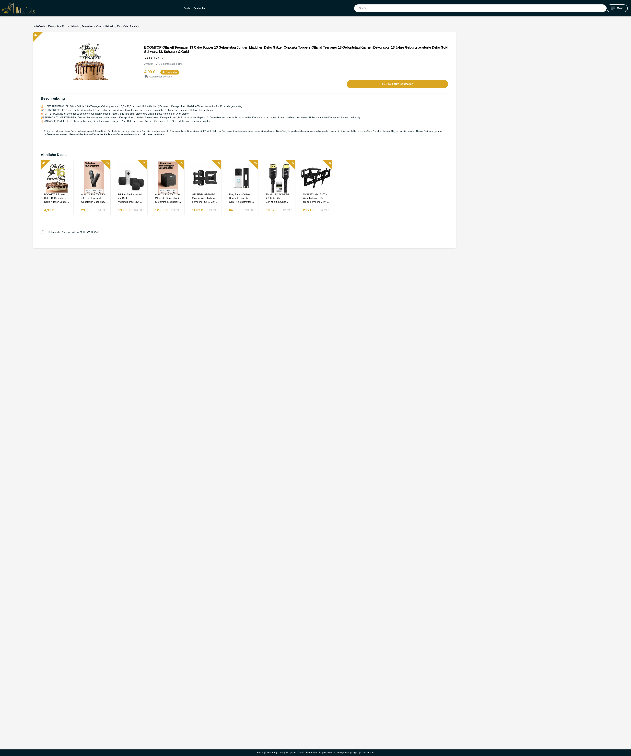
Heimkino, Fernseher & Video (86, 26)
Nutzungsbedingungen (346, 752)
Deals (187, 8)
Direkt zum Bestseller (399, 84)
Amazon (148, 63)
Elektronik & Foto (57, 26)
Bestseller (199, 8)
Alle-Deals (39, 26)
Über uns (270, 752)
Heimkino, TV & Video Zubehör (122, 26)
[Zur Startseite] (18, 8)
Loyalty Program (287, 752)
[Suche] (604, 8)
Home (260, 752)
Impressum (325, 752)
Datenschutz (367, 752)
